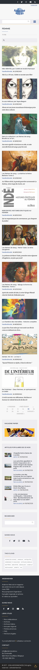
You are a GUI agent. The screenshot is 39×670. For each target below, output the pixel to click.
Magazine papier (19, 432)
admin (15, 457)
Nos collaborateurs (10, 619)
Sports (16, 567)
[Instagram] (26, 2)
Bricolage (22, 564)
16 (34, 409)
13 (18, 409)
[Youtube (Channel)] (30, 2)
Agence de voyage (10, 559)
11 (7, 409)
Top (35, 667)
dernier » (20, 414)
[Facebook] (17, 2)
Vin (21, 567)
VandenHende (7, 71)
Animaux (20, 559)
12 (12, 409)
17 (7, 411)
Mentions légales (10, 634)
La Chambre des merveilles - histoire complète (19, 322)
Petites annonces (10, 629)
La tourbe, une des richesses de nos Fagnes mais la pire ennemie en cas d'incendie (23, 477)
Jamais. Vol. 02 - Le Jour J (11, 357)
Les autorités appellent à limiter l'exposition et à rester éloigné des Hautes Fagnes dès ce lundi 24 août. (22, 464)
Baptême (8, 564)
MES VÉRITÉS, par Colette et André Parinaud (18, 69)
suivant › (31, 411)
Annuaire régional (10, 626)
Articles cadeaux (26, 562)
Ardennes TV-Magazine (12, 562)
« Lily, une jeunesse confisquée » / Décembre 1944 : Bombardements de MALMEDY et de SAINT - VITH (23, 497)
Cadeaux (29, 564)
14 (23, 409)
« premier (11, 407)
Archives (7, 622)
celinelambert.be (15, 668)
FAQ (5, 631)
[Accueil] (19, 15)
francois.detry (18, 470)
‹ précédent (24, 407)
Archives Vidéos (9, 624)
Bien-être (15, 564)
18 (12, 411)
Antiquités (27, 559)
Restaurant (9, 567)
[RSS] (35, 2)
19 (18, 411)
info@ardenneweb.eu (9, 651)
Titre (4, 35)
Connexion (34, 5)
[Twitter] (22, 2)
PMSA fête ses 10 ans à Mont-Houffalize (21, 487)
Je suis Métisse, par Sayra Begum (14, 101)
